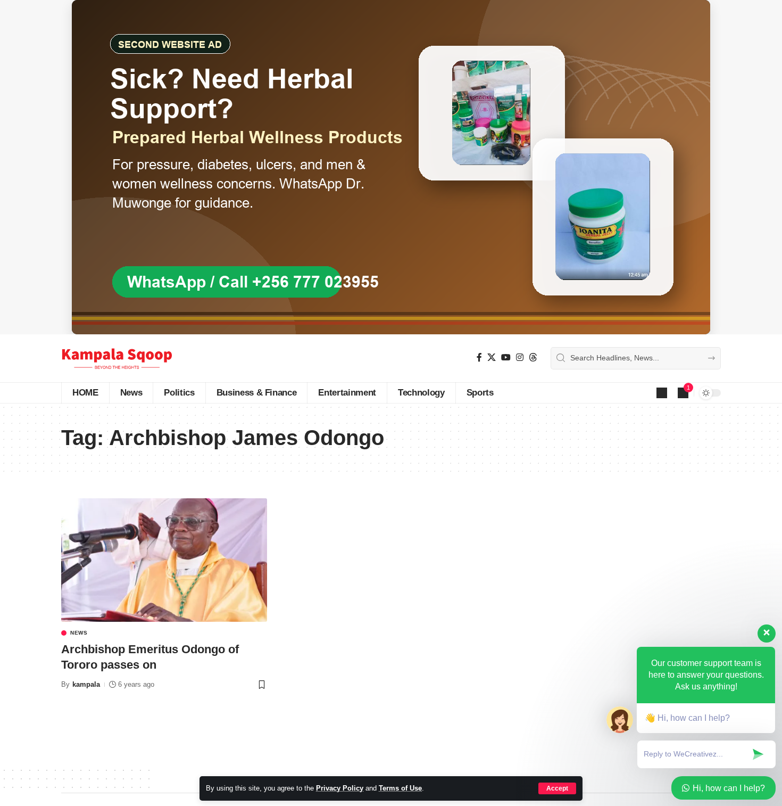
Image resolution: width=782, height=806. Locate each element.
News (79, 633)
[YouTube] (505, 357)
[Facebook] (479, 357)
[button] (557, 788)
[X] (491, 357)
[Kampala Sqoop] (116, 358)
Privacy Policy (339, 788)
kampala (86, 684)
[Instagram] (519, 357)
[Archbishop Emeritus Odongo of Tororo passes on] (164, 560)
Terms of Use (400, 788)
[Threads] (533, 357)
